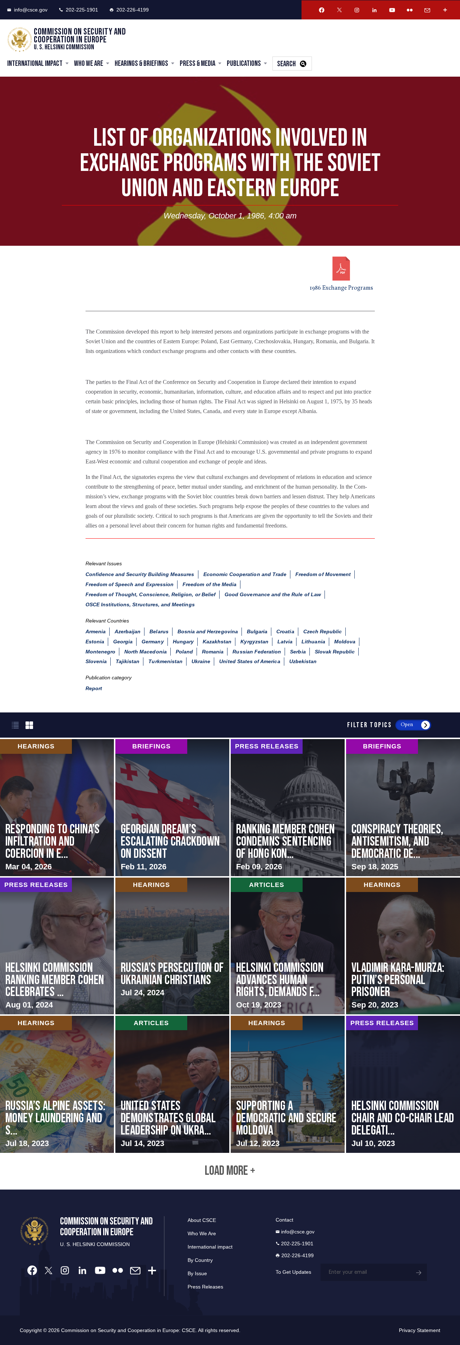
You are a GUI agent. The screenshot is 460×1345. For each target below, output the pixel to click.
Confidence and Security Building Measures (140, 574)
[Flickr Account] (410, 10)
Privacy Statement (419, 1330)
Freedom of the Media (209, 584)
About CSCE (202, 1220)
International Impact (35, 63)
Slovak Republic (335, 652)
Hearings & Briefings (141, 63)
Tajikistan (128, 661)
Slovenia (96, 661)
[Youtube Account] (392, 10)
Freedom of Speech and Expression (130, 584)
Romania (213, 652)
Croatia (285, 631)
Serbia (297, 652)
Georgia (123, 641)
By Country (200, 1260)
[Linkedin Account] (374, 10)
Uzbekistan (303, 661)
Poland (184, 652)
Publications (244, 63)
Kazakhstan (217, 641)
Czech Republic (322, 631)
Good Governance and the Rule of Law (273, 594)
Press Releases (205, 1287)
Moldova (344, 641)
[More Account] (445, 10)
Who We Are (88, 63)
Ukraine (201, 661)
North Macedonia (145, 652)
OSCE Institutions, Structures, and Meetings (140, 604)
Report (94, 688)
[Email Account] (427, 10)
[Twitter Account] (339, 10)
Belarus (159, 631)
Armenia (96, 631)
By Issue (197, 1273)
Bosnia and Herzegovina (208, 631)
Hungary (183, 641)
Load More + (230, 1171)
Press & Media (197, 63)
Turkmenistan (165, 661)
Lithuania (313, 641)
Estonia (95, 641)
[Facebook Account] (322, 10)
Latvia (285, 641)
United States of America (249, 661)
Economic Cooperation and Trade (245, 574)
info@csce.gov (30, 10)
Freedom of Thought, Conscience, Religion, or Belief (151, 594)
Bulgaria (257, 631)
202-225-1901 (82, 10)
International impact (210, 1247)
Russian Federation (257, 652)
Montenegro (101, 652)
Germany (153, 641)
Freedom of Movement (323, 574)
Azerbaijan (128, 631)
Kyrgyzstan (254, 641)
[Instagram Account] (357, 10)
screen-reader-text (57, 807)
